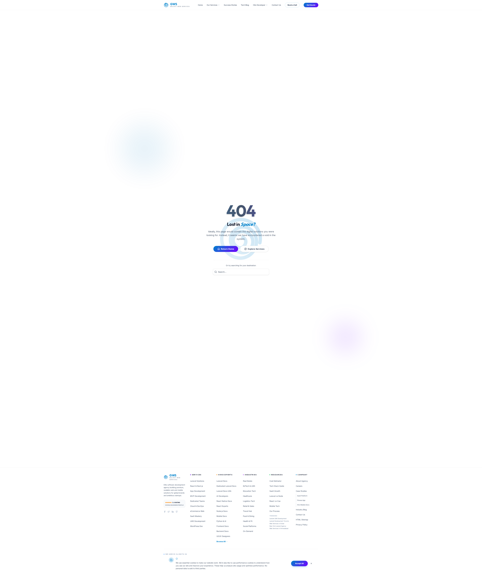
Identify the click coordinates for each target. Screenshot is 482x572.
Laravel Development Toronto (279, 521)
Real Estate (247, 481)
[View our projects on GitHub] (177, 512)
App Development (197, 491)
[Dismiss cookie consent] (311, 563)
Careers (299, 486)
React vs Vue (274, 501)
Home (200, 5)
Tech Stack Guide (276, 486)
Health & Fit (247, 521)
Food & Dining (248, 516)
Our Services (212, 5)
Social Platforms (249, 526)
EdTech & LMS (249, 486)
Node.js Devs (222, 511)
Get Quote (311, 5)
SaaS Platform (302, 496)
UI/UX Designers (223, 536)
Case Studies (301, 491)
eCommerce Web (197, 511)
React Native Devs (224, 501)
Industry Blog (301, 510)
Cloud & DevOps (197, 506)
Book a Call (292, 5)
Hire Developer (259, 5)
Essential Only (280, 563)
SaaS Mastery (196, 516)
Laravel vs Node (276, 496)
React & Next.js (196, 486)
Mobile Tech (274, 506)
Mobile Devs (222, 516)
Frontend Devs (223, 526)
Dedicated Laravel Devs (226, 486)
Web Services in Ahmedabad (278, 528)
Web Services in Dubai (276, 523)
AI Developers (222, 496)
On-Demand (248, 531)
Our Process (274, 511)
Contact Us (276, 5)
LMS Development (197, 521)
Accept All (299, 563)
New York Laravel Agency (277, 526)
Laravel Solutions (197, 481)
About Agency (302, 481)
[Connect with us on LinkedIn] (173, 512)
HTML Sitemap (302, 520)
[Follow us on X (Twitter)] (169, 512)
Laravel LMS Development (278, 518)
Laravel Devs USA (224, 491)
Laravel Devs (222, 481)
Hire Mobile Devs (303, 505)
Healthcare (247, 496)
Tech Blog (245, 5)
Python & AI (221, 521)
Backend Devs (222, 531)
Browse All (221, 541)
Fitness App (301, 500)
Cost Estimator (275, 481)
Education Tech (249, 491)
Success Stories (230, 5)
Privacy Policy (301, 525)
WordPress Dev (196, 526)
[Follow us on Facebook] (165, 512)
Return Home (227, 249)
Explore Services (256, 249)
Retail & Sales (248, 506)
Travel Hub (247, 511)
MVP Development (198, 496)
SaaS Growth (274, 491)
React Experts (222, 506)
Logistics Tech (249, 501)
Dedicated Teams (197, 501)
